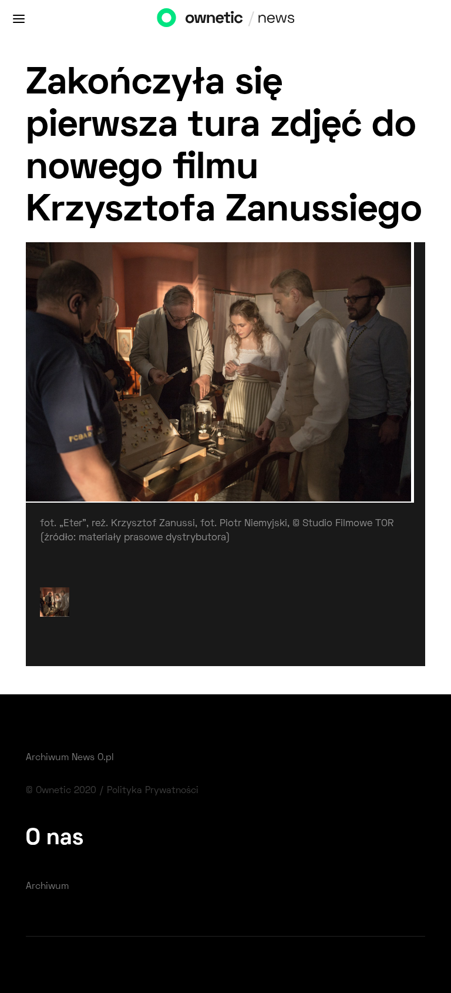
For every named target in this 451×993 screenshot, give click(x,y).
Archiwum (47, 886)
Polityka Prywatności (152, 791)
